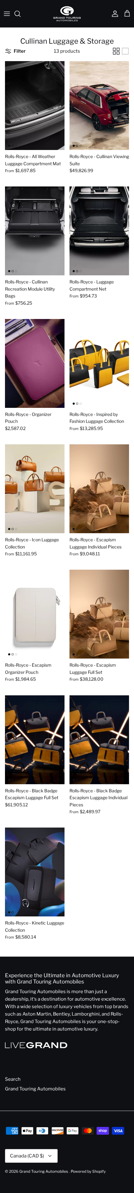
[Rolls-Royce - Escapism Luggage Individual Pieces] (99, 488)
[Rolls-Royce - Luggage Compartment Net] (99, 230)
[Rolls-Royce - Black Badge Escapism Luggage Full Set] (35, 739)
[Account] (113, 14)
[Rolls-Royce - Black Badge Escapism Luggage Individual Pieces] (99, 739)
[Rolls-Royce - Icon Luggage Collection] (35, 488)
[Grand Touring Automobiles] (67, 13)
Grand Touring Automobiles (35, 1089)
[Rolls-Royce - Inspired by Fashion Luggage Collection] (99, 363)
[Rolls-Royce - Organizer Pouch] (35, 363)
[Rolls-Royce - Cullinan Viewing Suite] (99, 105)
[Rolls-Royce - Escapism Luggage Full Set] (99, 614)
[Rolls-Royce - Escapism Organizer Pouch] (35, 614)
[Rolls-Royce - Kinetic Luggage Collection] (35, 872)
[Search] (20, 14)
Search (13, 1079)
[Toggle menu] (7, 14)
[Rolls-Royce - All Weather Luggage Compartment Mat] (35, 105)
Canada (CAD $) (27, 1156)
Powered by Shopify (88, 1171)
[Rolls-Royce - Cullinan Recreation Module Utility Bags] (35, 230)
